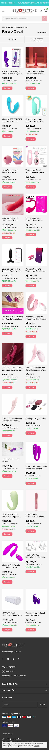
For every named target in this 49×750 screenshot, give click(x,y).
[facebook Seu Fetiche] (3, 659)
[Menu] (3, 11)
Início (4, 27)
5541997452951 (9, 667)
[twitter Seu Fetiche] (19, 659)
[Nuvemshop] (11, 739)
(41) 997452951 (8, 671)
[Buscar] (44, 18)
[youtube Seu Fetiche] (8, 659)
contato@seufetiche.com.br (14, 676)
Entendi (36, 746)
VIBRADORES (12, 27)
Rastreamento (7, 734)
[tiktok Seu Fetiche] (13, 659)
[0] (45, 10)
